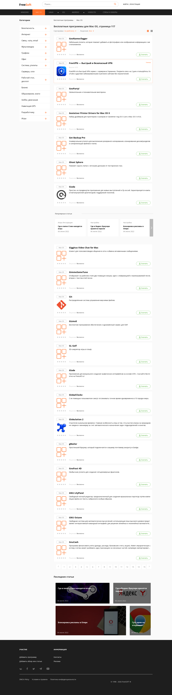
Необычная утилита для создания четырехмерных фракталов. (94, 472)
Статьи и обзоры (110, 12)
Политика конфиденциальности (63, 679)
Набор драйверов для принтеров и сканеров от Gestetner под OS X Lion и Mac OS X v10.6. (105, 117)
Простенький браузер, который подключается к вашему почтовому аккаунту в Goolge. (104, 447)
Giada (72, 186)
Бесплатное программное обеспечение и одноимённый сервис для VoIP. (98, 325)
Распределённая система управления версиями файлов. (92, 300)
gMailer (73, 443)
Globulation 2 (76, 419)
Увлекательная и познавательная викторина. (87, 92)
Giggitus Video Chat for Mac (83, 247)
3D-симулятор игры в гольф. (80, 349)
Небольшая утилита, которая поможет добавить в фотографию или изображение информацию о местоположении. (109, 43)
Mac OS (61, 39)
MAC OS (39, 12)
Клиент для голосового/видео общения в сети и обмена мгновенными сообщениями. (103, 251)
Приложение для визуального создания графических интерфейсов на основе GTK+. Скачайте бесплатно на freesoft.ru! (109, 375)
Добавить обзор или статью (30, 661)
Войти (125, 4)
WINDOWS (25, 12)
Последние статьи (64, 576)
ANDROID (75, 12)
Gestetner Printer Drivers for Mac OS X (89, 113)
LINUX (51, 12)
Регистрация (135, 4)
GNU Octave (75, 517)
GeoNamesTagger (78, 38)
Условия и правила (40, 679)
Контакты (57, 657)
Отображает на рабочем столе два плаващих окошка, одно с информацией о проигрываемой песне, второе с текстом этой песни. (109, 277)
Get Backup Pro (77, 137)
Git (70, 296)
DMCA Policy (24, 679)
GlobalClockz (75, 394)
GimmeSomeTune (78, 272)
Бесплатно (80, 55)
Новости (92, 12)
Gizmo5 (73, 321)
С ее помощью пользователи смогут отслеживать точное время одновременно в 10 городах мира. (109, 398)
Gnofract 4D (75, 468)
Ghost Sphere (76, 162)
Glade (72, 370)
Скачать (144, 54)
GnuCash (73, 542)
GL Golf (73, 345)
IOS (63, 12)
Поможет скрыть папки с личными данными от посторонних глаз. (96, 166)
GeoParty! (74, 88)
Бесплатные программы (63, 20)
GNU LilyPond (76, 493)
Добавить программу (28, 657)
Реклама (57, 661)
